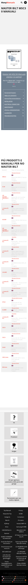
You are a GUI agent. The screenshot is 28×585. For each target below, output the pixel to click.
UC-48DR (4, 309)
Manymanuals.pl (8, 580)
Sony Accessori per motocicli (6, 547)
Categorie (7, 517)
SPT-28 (3, 302)
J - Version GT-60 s (5, 241)
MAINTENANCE (8, 107)
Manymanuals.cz (20, 580)
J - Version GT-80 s (5, 208)
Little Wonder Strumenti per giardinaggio (7, 556)
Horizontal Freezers (10, 93)
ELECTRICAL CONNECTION (11, 104)
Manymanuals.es (7, 582)
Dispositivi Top (7, 514)
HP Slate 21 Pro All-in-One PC (21, 536)
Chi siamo (21, 520)
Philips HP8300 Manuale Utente (21, 564)
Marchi (7, 520)
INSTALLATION (8, 101)
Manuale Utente (15, 204)
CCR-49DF (4, 272)
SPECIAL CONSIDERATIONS (12, 110)
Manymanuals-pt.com (20, 582)
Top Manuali (7, 510)
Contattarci (20, 517)
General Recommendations (12, 98)
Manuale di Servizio (16, 173)
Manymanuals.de (21, 577)
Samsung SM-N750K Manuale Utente (21, 542)
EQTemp (6, 523)
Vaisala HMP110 (21, 523)
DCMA (21, 514)
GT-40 (3, 186)
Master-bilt (11, 80)
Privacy (21, 510)
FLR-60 (3, 347)
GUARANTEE (8, 113)
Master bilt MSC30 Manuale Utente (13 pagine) (14, 75)
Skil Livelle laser (6, 552)
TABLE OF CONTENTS (10, 95)
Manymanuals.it (20, 578)
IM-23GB (4, 219)
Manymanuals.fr (9, 578)
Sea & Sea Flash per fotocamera (6, 542)
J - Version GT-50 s (5, 282)
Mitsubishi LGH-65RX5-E (21, 531)
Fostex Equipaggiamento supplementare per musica (6, 564)
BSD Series (4, 367)
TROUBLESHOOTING (10, 116)
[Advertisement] (14, 29)
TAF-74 (3, 327)
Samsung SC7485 (21, 527)
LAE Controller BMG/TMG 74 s (5, 197)
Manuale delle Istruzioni (17, 298)
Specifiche (14, 237)
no (23, 80)
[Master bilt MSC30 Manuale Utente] (14, 60)
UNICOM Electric (7, 530)
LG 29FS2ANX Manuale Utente (21, 552)
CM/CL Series (5, 357)
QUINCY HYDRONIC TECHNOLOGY (6, 537)
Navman (6, 533)
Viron (6, 527)
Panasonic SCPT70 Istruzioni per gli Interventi (21, 558)
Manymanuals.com (8, 577)
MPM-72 (4, 176)
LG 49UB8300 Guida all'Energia (21, 547)
